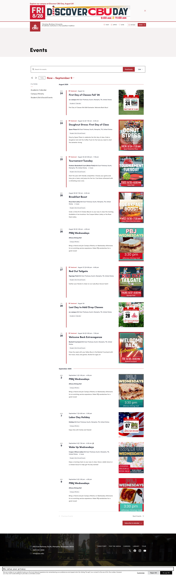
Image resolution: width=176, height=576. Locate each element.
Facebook (135, 550)
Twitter (130, 550)
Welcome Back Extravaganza (85, 337)
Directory (101, 546)
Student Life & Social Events (41, 97)
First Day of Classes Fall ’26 (84, 94)
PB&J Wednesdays (79, 232)
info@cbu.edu (38, 553)
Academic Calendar (39, 90)
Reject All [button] (153, 573)
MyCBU (133, 25)
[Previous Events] (32, 78)
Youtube (145, 550)
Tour (144, 546)
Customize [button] (140, 573)
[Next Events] (36, 78)
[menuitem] (106, 25)
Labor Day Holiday (79, 417)
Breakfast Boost (78, 196)
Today (42, 78)
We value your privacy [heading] (14, 569)
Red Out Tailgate (78, 271)
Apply (115, 24)
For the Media (115, 546)
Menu (141, 25)
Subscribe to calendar (132, 523)
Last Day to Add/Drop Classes (86, 307)
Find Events (129, 69)
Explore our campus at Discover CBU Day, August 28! (52, 3)
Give (122, 24)
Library (136, 546)
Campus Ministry (37, 93)
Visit (107, 24)
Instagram (140, 550)
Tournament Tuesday (81, 160)
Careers (126, 546)
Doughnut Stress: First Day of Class (89, 124)
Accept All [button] (166, 573)
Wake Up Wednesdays (81, 447)
